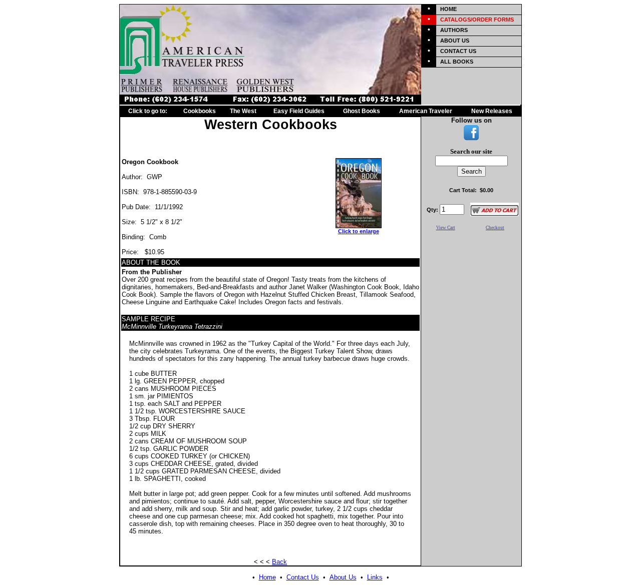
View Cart (445, 227)
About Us (343, 577)
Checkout (495, 227)
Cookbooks (199, 111)
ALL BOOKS (456, 62)
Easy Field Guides (299, 111)
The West (243, 111)
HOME (448, 9)
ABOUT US (454, 41)
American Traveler (425, 111)
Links (375, 577)
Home (267, 577)
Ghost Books (361, 111)
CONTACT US (458, 51)
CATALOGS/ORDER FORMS (477, 20)
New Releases (491, 111)
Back (279, 561)
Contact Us (302, 577)
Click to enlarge (358, 231)
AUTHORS (454, 30)
